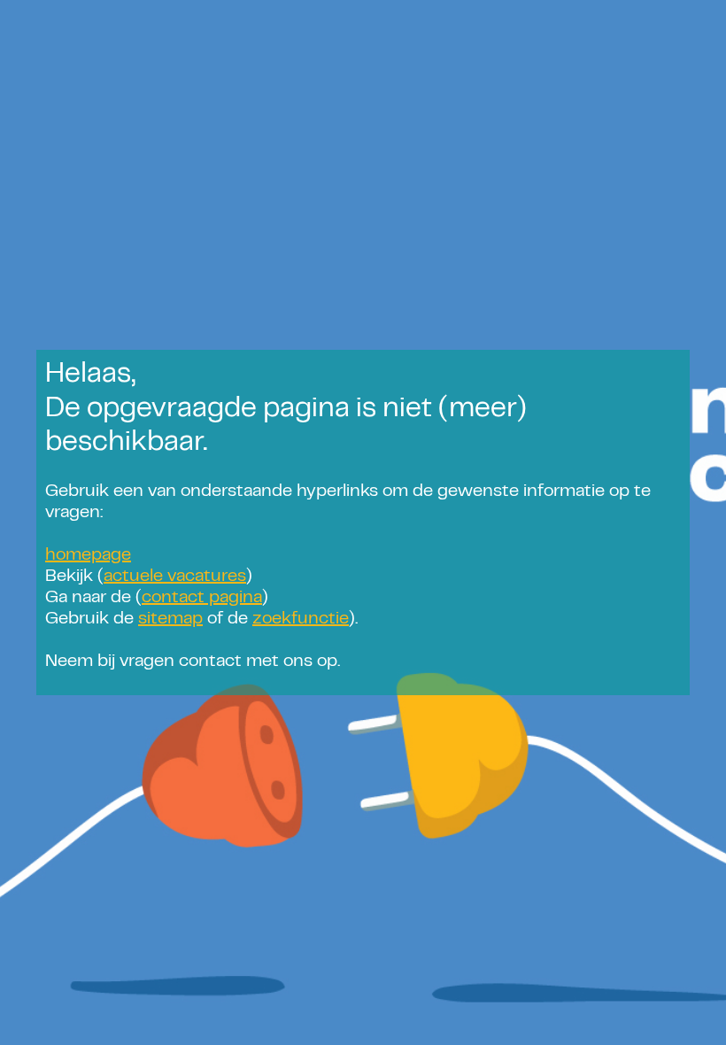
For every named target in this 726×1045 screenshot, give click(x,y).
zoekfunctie (300, 619)
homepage (88, 555)
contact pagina (202, 598)
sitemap (170, 619)
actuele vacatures (175, 576)
